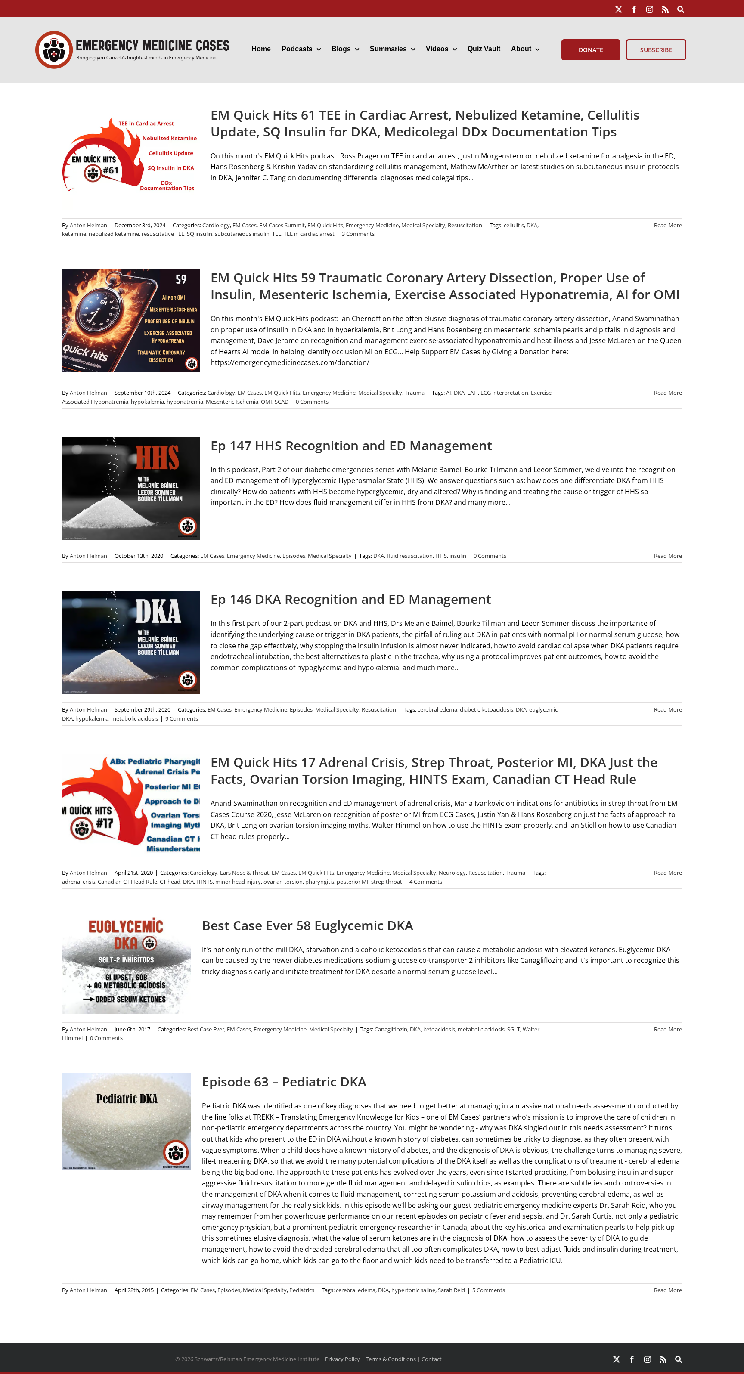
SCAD (281, 401)
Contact (432, 1359)
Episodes (293, 556)
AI (448, 392)
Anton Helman (88, 225)
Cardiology (216, 225)
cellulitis (514, 225)
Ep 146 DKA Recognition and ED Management (351, 599)
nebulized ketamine (114, 234)
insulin (458, 556)
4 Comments (425, 881)
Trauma (415, 392)
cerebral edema (437, 709)
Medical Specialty (423, 225)
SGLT (513, 1029)
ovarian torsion (283, 881)
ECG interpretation (504, 392)
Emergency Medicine (372, 225)
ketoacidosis (439, 1029)
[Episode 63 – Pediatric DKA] (126, 1121)
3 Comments (358, 234)
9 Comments (181, 718)
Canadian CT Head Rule (127, 881)
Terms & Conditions (391, 1359)
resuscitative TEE (163, 234)
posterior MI (353, 881)
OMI (266, 401)
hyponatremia (185, 401)
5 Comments (488, 1290)
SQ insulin (199, 234)
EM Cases (244, 225)
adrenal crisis (78, 881)
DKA (532, 225)
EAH (472, 392)
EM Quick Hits (325, 225)
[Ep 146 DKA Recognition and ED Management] (131, 642)
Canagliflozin (391, 1029)
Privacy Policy (342, 1359)
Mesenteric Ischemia (232, 401)
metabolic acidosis (134, 718)
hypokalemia (147, 401)
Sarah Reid (451, 1290)
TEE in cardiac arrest (309, 234)
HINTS (204, 881)
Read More (668, 225)
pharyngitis (319, 881)
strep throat (386, 881)
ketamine (74, 234)
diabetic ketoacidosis (486, 709)
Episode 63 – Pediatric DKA (284, 1081)
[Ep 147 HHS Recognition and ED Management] (131, 488)
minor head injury (238, 881)
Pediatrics (301, 1290)
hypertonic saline (413, 1290)
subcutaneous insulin (242, 234)
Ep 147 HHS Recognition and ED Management (351, 445)
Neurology (452, 872)
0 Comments (312, 401)
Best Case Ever (205, 1029)
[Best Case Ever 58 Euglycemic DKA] (126, 965)
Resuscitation (465, 225)
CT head (170, 881)
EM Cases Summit (282, 225)
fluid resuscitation (410, 556)
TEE (276, 234)
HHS (441, 556)
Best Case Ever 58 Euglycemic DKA (307, 925)
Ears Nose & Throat (244, 872)
